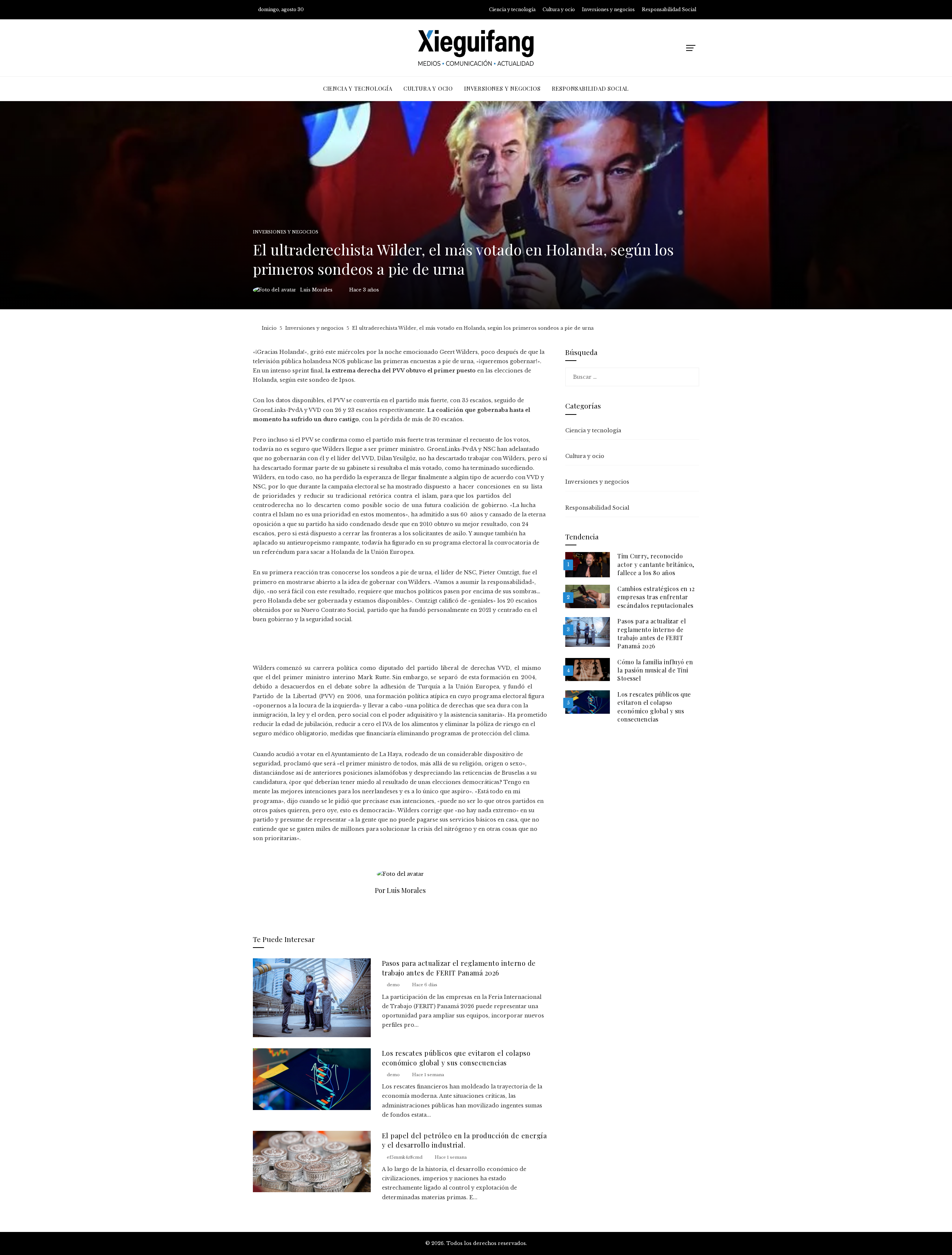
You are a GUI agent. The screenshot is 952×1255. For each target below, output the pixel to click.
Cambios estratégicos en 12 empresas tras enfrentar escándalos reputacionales (656, 597)
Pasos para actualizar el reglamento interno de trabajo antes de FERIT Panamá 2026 (459, 967)
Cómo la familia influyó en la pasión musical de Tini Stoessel (655, 670)
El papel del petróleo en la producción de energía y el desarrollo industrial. (464, 1140)
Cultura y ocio (584, 456)
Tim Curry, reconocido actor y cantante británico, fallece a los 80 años (655, 564)
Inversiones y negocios (285, 232)
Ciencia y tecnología (593, 430)
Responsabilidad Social (597, 507)
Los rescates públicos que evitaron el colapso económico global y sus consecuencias (456, 1057)
